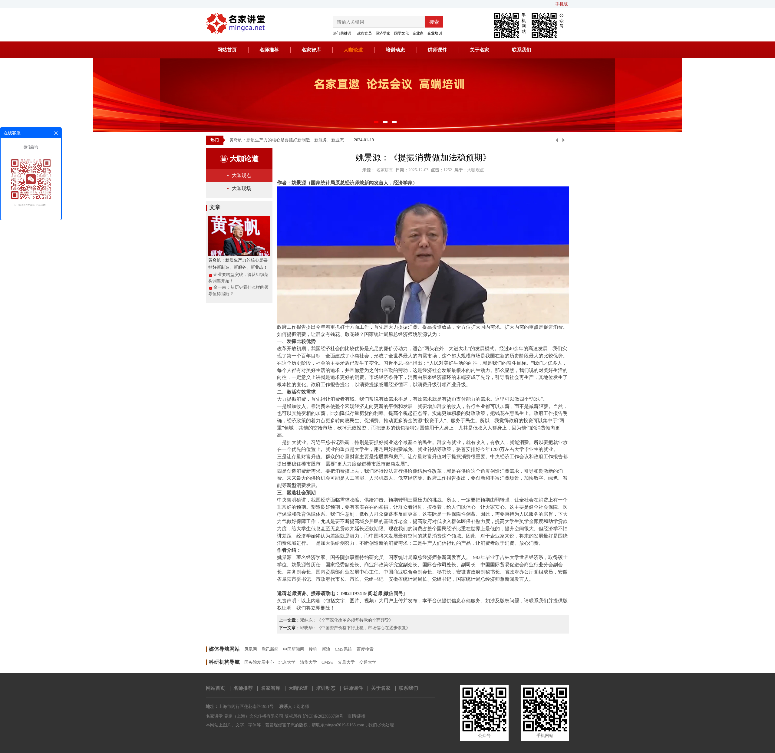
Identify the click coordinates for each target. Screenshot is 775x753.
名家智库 (311, 49)
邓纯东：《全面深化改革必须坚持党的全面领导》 (346, 620)
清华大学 (308, 662)
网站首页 (227, 49)
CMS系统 (343, 649)
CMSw (327, 662)
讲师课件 (437, 49)
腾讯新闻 (270, 649)
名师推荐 (269, 49)
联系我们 (521, 49)
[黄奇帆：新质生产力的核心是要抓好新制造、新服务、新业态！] (239, 235)
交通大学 (367, 662)
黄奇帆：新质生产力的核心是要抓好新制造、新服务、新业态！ (288, 140)
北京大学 (287, 662)
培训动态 (395, 49)
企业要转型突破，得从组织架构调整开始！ (238, 277)
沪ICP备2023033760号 (323, 716)
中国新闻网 (293, 649)
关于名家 (479, 49)
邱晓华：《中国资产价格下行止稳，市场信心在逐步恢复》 (355, 628)
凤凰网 (250, 649)
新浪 (326, 649)
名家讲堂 (384, 170)
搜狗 (313, 649)
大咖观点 (241, 175)
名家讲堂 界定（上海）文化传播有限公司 (244, 716)
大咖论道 (353, 49)
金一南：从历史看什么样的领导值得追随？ (238, 290)
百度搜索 (365, 649)
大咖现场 (241, 188)
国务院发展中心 (259, 662)
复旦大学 (346, 662)
